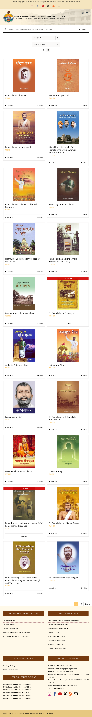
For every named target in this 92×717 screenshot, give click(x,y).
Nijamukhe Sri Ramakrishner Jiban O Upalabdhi (22, 260)
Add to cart (10, 106)
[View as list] (48, 50)
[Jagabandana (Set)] (24, 397)
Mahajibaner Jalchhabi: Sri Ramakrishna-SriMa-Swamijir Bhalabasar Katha (62, 150)
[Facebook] (55, 694)
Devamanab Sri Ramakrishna (18, 471)
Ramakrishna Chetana (15, 95)
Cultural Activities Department (58, 624)
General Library (53, 632)
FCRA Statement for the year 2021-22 (17, 687)
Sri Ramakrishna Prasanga (61, 313)
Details (41, 106)
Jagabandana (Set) (13, 417)
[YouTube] (60, 694)
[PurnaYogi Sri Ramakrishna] (68, 184)
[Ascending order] (57, 38)
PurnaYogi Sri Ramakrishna (61, 204)
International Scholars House (58, 628)
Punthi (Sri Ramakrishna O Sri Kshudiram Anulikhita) (63, 260)
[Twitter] (65, 694)
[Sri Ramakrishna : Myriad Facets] (68, 503)
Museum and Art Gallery (56, 636)
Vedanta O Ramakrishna (16, 365)
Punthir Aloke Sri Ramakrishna (19, 313)
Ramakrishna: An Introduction (19, 147)
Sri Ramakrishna (9, 620)
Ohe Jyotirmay (55, 471)
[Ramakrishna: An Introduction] (24, 127)
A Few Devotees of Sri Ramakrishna (16, 636)
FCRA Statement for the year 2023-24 (17, 692)
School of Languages (55, 644)
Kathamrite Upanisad (59, 95)
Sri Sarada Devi (8, 624)
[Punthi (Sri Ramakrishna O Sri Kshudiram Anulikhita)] (68, 239)
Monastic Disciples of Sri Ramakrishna (17, 632)
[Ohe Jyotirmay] (68, 451)
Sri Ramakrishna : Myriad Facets (64, 523)
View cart (84, 29)
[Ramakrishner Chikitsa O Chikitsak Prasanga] (24, 184)
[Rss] (70, 694)
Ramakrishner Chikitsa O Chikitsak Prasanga (21, 205)
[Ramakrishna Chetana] (24, 75)
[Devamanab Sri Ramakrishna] (24, 451)
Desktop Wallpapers (10, 666)
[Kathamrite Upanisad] (68, 75)
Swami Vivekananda (10, 628)
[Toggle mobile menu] (87, 13)
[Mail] (76, 694)
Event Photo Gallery (10, 670)
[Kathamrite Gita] (68, 345)
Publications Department (56, 640)
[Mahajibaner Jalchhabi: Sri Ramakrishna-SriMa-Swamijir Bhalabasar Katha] (68, 127)
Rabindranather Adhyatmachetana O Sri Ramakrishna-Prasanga (24, 524)
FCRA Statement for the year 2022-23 (17, 690)
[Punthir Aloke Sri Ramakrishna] (24, 293)
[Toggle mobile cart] (83, 13)
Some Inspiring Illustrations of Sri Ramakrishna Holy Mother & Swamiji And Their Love (22, 580)
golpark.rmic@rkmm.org (73, 2)
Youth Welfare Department (57, 648)
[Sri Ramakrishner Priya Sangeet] (68, 557)
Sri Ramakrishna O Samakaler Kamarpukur (63, 418)
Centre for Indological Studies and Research (63, 620)
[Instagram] (49, 694)
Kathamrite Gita (56, 365)
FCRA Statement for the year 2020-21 (17, 684)
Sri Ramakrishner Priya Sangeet (63, 577)
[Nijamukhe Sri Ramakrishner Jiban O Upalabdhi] (24, 239)
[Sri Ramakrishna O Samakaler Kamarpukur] (68, 397)
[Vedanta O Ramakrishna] (24, 345)
